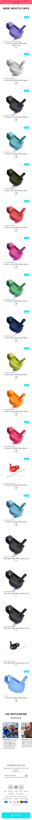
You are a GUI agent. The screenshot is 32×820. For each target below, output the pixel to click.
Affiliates (16, 798)
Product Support (24, 798)
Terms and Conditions (11, 796)
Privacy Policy (19, 794)
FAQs (16, 791)
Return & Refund (7, 798)
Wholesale (11, 794)
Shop (5, 791)
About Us (10, 791)
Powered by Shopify (16, 804)
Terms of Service (22, 796)
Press (20, 791)
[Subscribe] (26, 776)
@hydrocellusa (16, 717)
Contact (26, 791)
